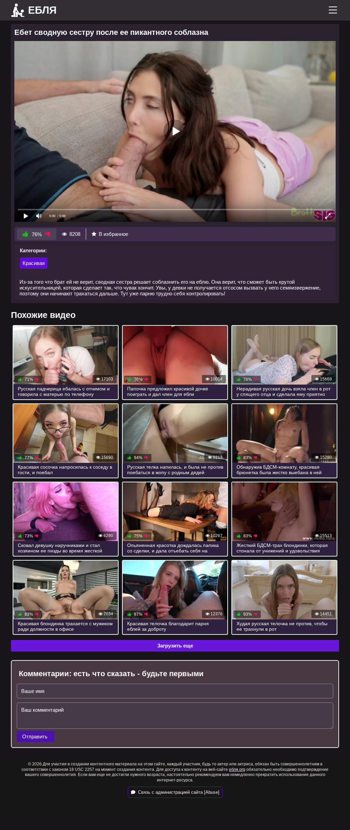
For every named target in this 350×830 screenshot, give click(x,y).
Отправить (35, 736)
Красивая (34, 263)
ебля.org (237, 769)
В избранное (113, 234)
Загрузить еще (175, 645)
